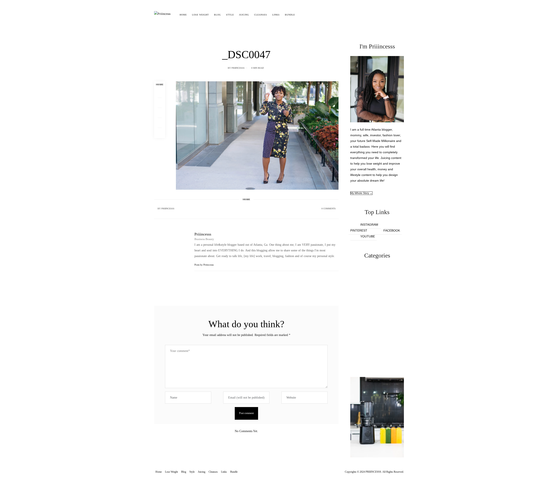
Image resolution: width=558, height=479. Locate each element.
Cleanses (260, 15)
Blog (217, 15)
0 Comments (329, 208)
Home (183, 15)
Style (230, 15)
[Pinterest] (159, 113)
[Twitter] (159, 103)
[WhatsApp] (159, 123)
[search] (301, 14)
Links (276, 15)
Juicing (244, 15)
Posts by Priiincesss (204, 264)
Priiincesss (238, 68)
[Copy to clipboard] (159, 133)
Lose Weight (200, 15)
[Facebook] (159, 93)
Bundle (290, 15)
